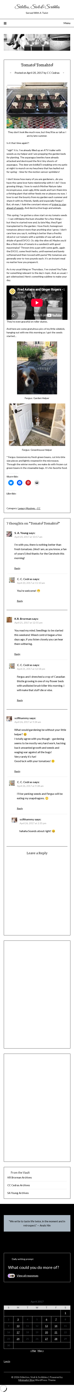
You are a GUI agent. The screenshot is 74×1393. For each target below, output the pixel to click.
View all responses (27, 1275)
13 (46, 1325)
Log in (7, 1361)
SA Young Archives (18, 1192)
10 (18, 1325)
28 (56, 1338)
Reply (17, 568)
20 (46, 1332)
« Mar (33, 1350)
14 (56, 1325)
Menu (67, 23)
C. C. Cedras (25, 579)
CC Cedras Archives (18, 1185)
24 (18, 1338)
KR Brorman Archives (19, 1177)
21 (56, 1332)
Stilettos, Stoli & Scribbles (37, 7)
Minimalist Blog (26, 1380)
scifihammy (21, 718)
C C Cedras (53, 72)
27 (46, 1338)
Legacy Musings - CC (29, 508)
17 (18, 1332)
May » (41, 1350)
